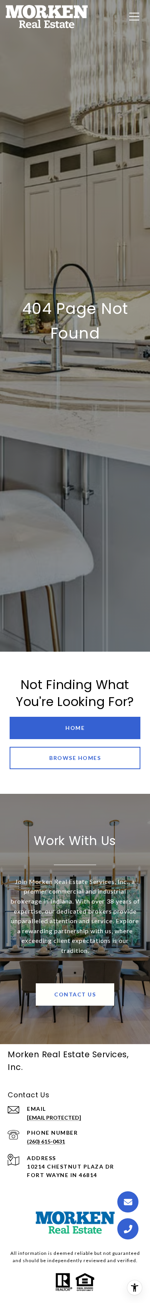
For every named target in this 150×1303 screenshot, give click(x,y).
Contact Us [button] (75, 994)
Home (75, 727)
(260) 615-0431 (46, 1141)
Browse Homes (75, 758)
